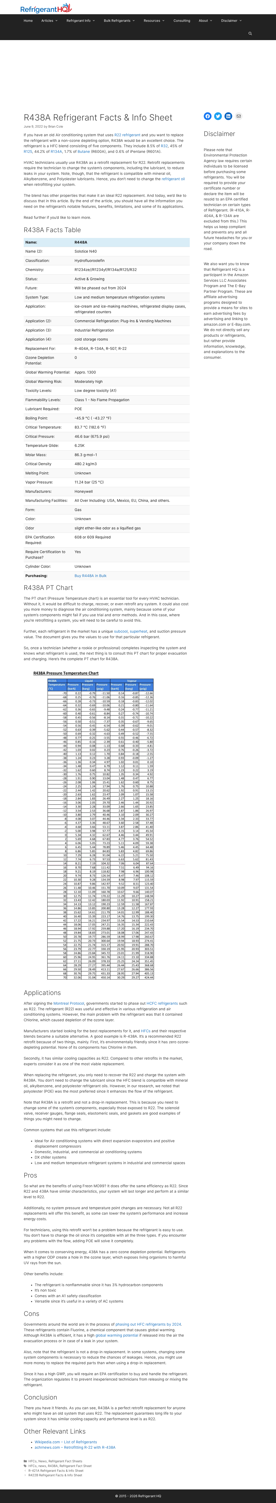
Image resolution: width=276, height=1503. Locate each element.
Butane (84, 151)
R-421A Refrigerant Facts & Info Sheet (55, 1470)
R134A (56, 151)
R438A (53, 1466)
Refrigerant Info (79, 21)
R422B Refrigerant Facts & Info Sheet (55, 1475)
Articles (47, 21)
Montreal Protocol (68, 1003)
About (203, 21)
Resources (152, 21)
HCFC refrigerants (162, 1003)
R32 (164, 146)
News (42, 1461)
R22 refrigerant (127, 135)
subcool (121, 631)
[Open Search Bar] (250, 33)
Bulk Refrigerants (117, 21)
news (42, 1466)
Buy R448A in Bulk (91, 576)
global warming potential (117, 1335)
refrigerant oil (173, 179)
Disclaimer (229, 21)
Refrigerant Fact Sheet (76, 1466)
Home (28, 21)
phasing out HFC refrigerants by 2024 (148, 1324)
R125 (28, 151)
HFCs (146, 1031)
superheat (138, 631)
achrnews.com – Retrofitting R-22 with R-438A (75, 1447)
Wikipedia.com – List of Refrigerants (66, 1442)
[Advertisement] (138, 72)
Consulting (182, 21)
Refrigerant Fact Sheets (65, 1461)
